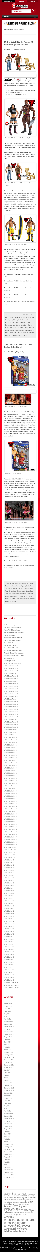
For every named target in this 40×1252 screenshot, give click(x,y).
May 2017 (7, 1075)
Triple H (21, 1215)
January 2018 (8, 1055)
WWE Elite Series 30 (10, 742)
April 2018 (7, 1047)
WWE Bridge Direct (10, 732)
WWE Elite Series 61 (10, 821)
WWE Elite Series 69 (10, 842)
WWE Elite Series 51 (10, 798)
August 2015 (8, 1129)
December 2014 (9, 1149)
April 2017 (7, 1078)
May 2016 (7, 1106)
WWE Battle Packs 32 (11, 676)
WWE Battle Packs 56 (11, 717)
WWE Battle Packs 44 (11, 699)
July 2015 (7, 1131)
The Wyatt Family (22, 327)
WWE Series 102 (9, 857)
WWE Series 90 (9, 959)
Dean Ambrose (18, 1197)
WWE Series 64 (9, 913)
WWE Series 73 (9, 919)
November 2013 (9, 1177)
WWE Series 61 (9, 906)
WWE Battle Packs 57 (11, 719)
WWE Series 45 (9, 873)
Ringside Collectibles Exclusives (14, 653)
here (27, 561)
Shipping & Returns (31, 1243)
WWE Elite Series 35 (10, 755)
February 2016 (8, 1113)
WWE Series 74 (9, 921)
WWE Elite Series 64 (10, 829)
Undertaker (28, 1215)
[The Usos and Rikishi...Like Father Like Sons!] (20, 371)
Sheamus (16, 1212)
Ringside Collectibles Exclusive (13, 1211)
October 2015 (8, 1124)
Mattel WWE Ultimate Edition (13, 650)
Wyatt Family (28, 333)
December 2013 (9, 1175)
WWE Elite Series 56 (10, 809)
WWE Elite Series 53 (10, 804)
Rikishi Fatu (29, 591)
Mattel (7, 327)
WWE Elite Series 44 (10, 778)
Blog (28, 1244)
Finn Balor (7, 1199)
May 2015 (7, 1136)
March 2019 (7, 1019)
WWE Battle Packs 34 (11, 681)
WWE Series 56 (9, 893)
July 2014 (7, 1159)
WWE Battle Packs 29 (11, 668)
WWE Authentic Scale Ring (12, 663)
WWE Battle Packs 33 (11, 678)
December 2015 (9, 1118)
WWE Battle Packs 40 (11, 691)
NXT (22, 1209)
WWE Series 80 (9, 936)
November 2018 (9, 1029)
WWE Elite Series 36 (10, 758)
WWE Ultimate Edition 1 (11, 985)
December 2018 (9, 1026)
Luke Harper (28, 325)
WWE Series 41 (9, 862)
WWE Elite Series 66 (10, 834)
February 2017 (8, 1083)
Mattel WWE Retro (10, 643)
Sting (32, 1212)
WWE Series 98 (9, 977)
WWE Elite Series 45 (10, 781)
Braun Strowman (8, 1195)
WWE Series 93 (9, 967)
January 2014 (8, 1172)
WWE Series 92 (9, 965)
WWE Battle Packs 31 (11, 673)
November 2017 (9, 1060)
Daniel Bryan (8, 1197)
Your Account (8, 1)
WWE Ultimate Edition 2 (11, 988)
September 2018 (9, 1034)
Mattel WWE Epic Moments (12, 640)
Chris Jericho (31, 1195)
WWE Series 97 (9, 975)
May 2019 (7, 1014)
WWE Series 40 (9, 860)
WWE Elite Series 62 (10, 824)
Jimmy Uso (19, 325)
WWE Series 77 (9, 929)
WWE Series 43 (9, 867)
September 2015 (9, 1126)
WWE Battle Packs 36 (11, 686)
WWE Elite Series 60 (10, 819)
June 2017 (7, 1072)
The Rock (11, 1215)
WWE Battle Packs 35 (11, 683)
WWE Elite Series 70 (10, 844)
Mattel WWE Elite (9, 635)
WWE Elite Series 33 (10, 750)
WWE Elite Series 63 (10, 827)
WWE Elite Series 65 (10, 832)
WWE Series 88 (9, 954)
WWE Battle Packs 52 (11, 709)
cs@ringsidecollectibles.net (30, 1241)
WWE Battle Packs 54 (11, 714)
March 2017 (7, 1080)
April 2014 (7, 1164)
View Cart (21, 1)
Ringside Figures (20, 49)
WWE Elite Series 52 (10, 801)
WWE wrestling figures (15, 1231)
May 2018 (7, 1044)
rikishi (23, 591)
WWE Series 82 (9, 942)
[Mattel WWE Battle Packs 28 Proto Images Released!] (20, 62)
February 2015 (8, 1144)
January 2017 (8, 1085)
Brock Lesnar (23, 1196)
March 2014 (7, 1167)
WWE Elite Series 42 (10, 773)
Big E (13, 322)
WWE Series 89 (9, 957)
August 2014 (8, 1157)
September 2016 (9, 1095)
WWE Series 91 (9, 962)
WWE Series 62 (9, 908)
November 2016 (9, 1090)
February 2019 (8, 1021)
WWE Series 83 (9, 944)
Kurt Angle (22, 1202)
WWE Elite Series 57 (10, 811)
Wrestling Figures (9, 661)
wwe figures (10, 1229)
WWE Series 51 (9, 880)
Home (5, 1243)
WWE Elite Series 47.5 (11, 788)
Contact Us (20, 1243)
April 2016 (7, 1108)
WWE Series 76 (9, 926)
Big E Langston (21, 322)
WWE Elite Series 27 (10, 735)
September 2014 (9, 1154)
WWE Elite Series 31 (10, 745)
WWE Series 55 (9, 890)
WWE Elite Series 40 (10, 768)
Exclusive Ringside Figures (12, 627)
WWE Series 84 (9, 947)
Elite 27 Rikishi (12, 588)
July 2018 (7, 1039)
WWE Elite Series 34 (10, 752)
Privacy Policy (15, 1244)
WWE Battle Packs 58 (11, 722)
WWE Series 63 (9, 911)
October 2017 (8, 1062)
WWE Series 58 (9, 898)
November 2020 (9, 1003)
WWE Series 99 (9, 980)
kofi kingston (16, 1202)
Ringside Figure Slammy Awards (14, 655)
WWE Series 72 (9, 916)
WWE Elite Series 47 (10, 786)
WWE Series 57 (9, 896)
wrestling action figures (19, 593)
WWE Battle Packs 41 (11, 694)
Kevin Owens (8, 1202)
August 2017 (8, 1067)
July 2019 (7, 1009)
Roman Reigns (28, 1211)
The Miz (6, 1215)
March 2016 (7, 1111)
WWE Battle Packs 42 (11, 696)
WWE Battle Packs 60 (11, 727)
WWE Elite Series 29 (10, 740)
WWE (7, 333)
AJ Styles (24, 1194)
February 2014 (8, 1170)
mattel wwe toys (12, 1209)
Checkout (32, 1)
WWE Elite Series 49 (10, 793)
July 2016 (7, 1101)
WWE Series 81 (9, 939)
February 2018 (8, 1052)
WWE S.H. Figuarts (10, 850)
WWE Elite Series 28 (10, 737)
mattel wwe (9, 1204)
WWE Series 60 (9, 903)
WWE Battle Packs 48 (11, 701)
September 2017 (9, 1065)
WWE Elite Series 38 (10, 763)
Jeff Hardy (20, 1199)
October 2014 (8, 1152)
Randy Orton (27, 1209)
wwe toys (22, 1228)
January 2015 (8, 1147)
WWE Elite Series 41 (10, 770)
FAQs (23, 1244)
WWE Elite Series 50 (10, 796)
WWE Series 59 (9, 901)
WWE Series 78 (9, 931)
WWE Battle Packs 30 (11, 671)
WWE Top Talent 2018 (11, 982)
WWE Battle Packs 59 (11, 724)
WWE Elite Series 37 (10, 760)
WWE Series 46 (9, 875)
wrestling (9, 1217)
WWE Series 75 (9, 924)
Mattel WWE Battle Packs (12, 630)
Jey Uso (12, 325)
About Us (12, 1243)
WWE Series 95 (9, 972)
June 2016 (7, 1103)
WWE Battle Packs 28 (17, 317)
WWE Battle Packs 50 (11, 706)
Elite (34, 1197)
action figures (21, 586)
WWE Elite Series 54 (10, 806)
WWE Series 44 (9, 870)
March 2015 (7, 1141)
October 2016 (8, 1093)
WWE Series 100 (9, 852)
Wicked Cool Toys (9, 658)
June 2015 (7, 1134)
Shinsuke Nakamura (25, 1212)
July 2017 (7, 1070)
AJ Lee (15, 320)
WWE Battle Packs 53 (11, 712)
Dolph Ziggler (28, 1197)
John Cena (27, 1199)
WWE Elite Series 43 (10, 775)
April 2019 (7, 1016)
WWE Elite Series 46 (10, 783)
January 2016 (8, 1116)
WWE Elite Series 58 (10, 814)
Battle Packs (22, 320)
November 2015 (9, 1121)
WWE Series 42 (9, 865)
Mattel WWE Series (10, 645)
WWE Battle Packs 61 (11, 729)
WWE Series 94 (9, 970)
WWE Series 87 (9, 952)
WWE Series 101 (9, 855)
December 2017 (9, 1057)
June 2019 (7, 1011)
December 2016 (9, 1088)
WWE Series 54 (9, 888)
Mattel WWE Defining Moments (14, 632)
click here (7, 290)
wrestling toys (29, 330)
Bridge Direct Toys (10, 625)
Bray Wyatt (16, 1196)
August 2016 (8, 1098)
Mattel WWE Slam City (11, 648)
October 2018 (8, 1032)
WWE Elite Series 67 (10, 837)
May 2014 (7, 1162)
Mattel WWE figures (15, 1206)
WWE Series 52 (9, 883)
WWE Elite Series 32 (10, 747)
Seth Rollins (8, 1212)
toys (16, 1214)
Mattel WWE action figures (22, 1204)
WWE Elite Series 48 (10, 791)
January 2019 (8, 1024)
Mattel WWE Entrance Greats (13, 638)
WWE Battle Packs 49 (11, 704)
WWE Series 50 (9, 878)
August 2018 (8, 1037)
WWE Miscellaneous (10, 847)
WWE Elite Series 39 (10, 765)
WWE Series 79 (9, 934)
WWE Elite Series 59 (10, 816)
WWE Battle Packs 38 (11, 689)
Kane (33, 1199)
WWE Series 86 (9, 949)
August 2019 (8, 1006)
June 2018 (7, 1042)
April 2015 (7, 1139)
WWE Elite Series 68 (10, 839)
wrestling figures (20, 330)
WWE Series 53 (9, 885)
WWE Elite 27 (16, 599)
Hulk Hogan (14, 1199)
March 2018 (7, 1049)
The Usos (13, 327)
